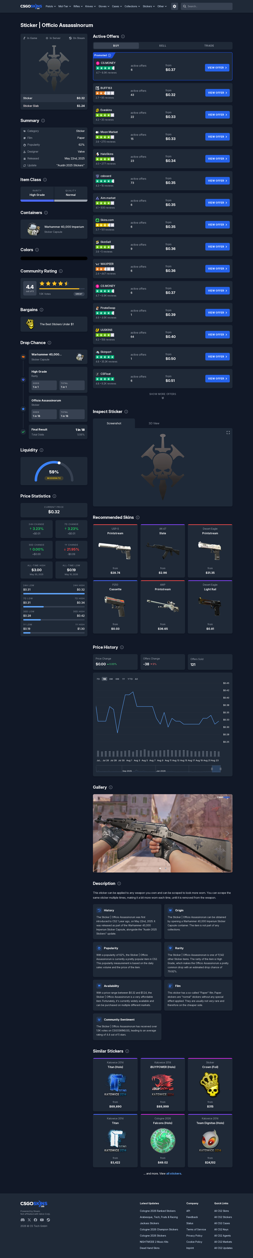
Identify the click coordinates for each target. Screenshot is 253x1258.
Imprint (190, 1247)
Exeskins (106, 110)
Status (189, 1223)
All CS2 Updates (223, 1247)
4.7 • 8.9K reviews (106, 72)
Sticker (80, 131)
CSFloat (106, 374)
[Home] (32, 6)
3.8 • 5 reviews (104, 251)
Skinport (106, 352)
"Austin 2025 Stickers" (70, 165)
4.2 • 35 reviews (105, 119)
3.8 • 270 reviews (105, 141)
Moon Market (109, 132)
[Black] (53, 258)
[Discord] (24, 1220)
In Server (55, 38)
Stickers (147, 6)
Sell (162, 45)
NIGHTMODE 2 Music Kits (154, 1241)
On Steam (79, 38)
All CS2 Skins (221, 1210)
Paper (81, 137)
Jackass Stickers (149, 1223)
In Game (32, 38)
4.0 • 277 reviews (106, 163)
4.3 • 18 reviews (104, 185)
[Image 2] (166, 868)
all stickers (173, 1173)
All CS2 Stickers (223, 1217)
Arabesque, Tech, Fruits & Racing (159, 1217)
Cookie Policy (194, 1241)
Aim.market (108, 198)
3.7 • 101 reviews (105, 229)
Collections (131, 6)
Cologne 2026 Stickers (153, 1235)
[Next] (227, 833)
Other (160, 6)
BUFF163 (106, 88)
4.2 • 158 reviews (105, 339)
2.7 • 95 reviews (105, 97)
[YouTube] (43, 1220)
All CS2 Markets (223, 1241)
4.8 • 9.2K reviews (106, 383)
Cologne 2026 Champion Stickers (159, 1229)
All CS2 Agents (222, 1235)
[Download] (98, 867)
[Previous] (98, 833)
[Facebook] (37, 1220)
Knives (89, 6)
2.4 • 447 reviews (106, 273)
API (188, 1210)
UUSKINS (106, 330)
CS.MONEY (108, 63)
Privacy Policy (194, 1235)
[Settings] (174, 6)
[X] (31, 1220)
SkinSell (106, 242)
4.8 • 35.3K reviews (106, 361)
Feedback (192, 1217)
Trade (209, 45)
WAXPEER (107, 264)
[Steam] (50, 1220)
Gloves (103, 6)
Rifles (77, 6)
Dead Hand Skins (150, 1247)
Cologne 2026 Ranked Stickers (158, 1210)
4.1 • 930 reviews (105, 207)
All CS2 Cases (222, 1223)
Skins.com (107, 220)
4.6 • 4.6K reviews (106, 317)
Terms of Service (196, 1229)
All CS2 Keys (221, 1229)
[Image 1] (160, 868)
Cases (115, 6)
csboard (106, 176)
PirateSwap (108, 308)
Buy (116, 45)
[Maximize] (228, 432)
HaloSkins (107, 154)
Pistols (49, 6)
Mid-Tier (63, 6)
